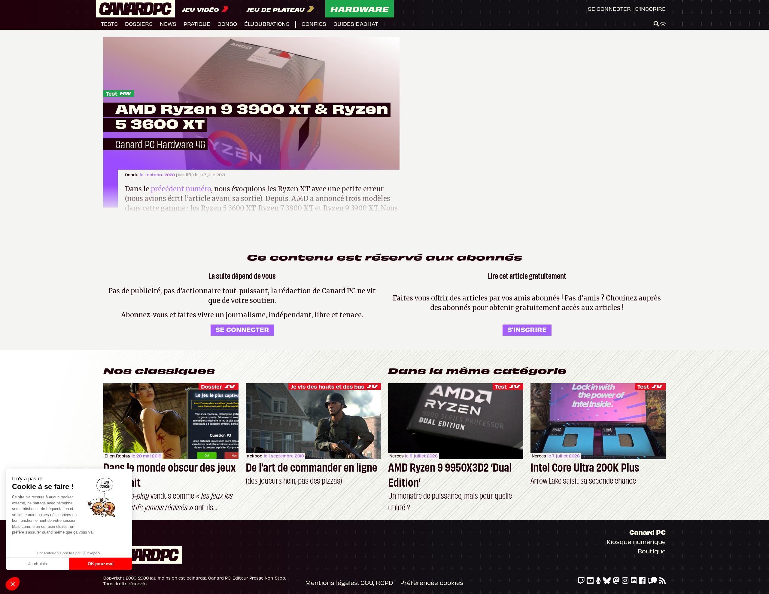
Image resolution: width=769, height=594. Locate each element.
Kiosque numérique (636, 541)
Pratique (197, 23)
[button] (12, 584)
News (168, 23)
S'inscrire (650, 8)
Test (111, 93)
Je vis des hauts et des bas (327, 386)
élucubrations (267, 23)
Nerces (396, 455)
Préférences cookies (432, 582)
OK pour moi (101, 563)
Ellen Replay (117, 455)
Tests (109, 23)
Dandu (132, 174)
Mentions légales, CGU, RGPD (349, 582)
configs (314, 23)
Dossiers (139, 23)
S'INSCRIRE (527, 329)
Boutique (652, 551)
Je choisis (37, 563)
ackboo (255, 455)
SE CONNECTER (242, 329)
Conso (227, 23)
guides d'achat (355, 23)
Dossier (211, 386)
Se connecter (609, 8)
